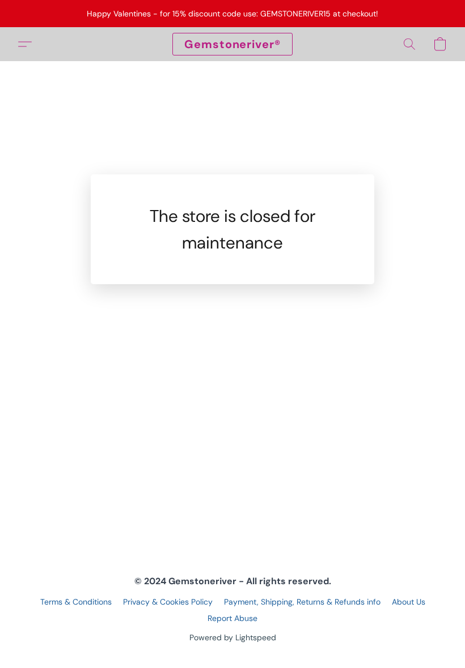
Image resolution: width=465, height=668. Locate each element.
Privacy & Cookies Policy (168, 602)
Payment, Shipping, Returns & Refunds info (302, 602)
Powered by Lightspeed (232, 637)
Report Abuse (232, 618)
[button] (232, 44)
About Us (408, 602)
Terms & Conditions (76, 602)
